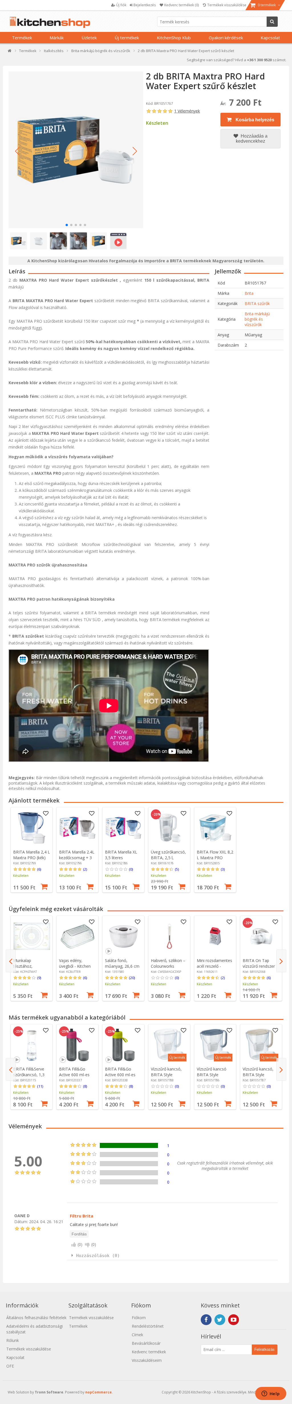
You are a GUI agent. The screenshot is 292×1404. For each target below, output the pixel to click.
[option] (31, 850)
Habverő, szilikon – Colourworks (168, 963)
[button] (17, 151)
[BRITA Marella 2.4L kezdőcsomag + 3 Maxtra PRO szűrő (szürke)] (77, 827)
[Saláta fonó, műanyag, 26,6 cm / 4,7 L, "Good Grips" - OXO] (123, 936)
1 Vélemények (187, 111)
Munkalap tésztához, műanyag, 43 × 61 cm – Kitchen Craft (30, 969)
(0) (131, 869)
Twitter (219, 1319)
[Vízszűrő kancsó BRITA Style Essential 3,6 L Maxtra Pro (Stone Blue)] (215, 1044)
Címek (137, 1334)
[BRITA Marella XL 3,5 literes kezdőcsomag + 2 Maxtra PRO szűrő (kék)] (123, 827)
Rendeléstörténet (148, 1326)
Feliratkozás (264, 1349)
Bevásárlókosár (146, 1343)
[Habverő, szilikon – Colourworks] (169, 936)
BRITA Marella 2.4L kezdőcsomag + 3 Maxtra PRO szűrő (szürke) (76, 860)
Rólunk (12, 1340)
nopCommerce (98, 1392)
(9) (39, 977)
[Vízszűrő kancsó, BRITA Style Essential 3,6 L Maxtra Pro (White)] (169, 1044)
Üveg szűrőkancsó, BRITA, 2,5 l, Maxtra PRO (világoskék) (168, 860)
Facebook (206, 1319)
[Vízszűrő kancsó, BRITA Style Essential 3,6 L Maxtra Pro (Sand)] (261, 1044)
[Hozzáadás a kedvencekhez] (46, 813)
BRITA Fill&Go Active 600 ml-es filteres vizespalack (76, 1074)
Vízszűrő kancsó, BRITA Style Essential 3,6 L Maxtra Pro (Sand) (259, 1077)
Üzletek (89, 37)
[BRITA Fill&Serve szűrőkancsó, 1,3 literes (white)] (31, 1044)
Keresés (272, 22)
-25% (19, 1031)
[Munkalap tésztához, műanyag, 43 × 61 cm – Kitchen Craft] (31, 936)
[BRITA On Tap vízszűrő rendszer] (261, 936)
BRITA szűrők (257, 303)
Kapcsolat (270, 37)
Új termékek (127, 37)
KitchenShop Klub (174, 37)
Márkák (57, 37)
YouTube (233, 1319)
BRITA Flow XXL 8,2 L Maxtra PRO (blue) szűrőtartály (215, 857)
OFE (10, 1366)
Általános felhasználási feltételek (36, 1317)
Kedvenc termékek (149, 1351)
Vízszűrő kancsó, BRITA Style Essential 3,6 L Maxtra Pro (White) (168, 1077)
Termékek (22, 37)
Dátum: (21, 1221)
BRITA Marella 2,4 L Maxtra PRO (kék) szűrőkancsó (31, 857)
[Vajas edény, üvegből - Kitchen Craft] (77, 936)
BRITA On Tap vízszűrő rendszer (259, 963)
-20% (156, 814)
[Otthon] (10, 52)
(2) (85, 869)
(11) (40, 1086)
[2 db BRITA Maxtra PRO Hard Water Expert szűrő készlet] (76, 149)
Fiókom (139, 1317)
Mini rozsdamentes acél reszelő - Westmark (214, 966)
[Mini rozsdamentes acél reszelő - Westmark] (215, 936)
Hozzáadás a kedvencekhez (251, 139)
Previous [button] (11, 960)
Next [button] (281, 960)
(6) (39, 869)
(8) (85, 1086)
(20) (132, 977)
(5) (177, 869)
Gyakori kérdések (226, 37)
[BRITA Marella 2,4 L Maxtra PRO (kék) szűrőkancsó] (31, 827)
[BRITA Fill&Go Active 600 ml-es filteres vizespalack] (77, 1044)
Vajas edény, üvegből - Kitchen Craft (75, 966)
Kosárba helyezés (254, 119)
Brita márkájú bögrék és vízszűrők (257, 319)
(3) (223, 869)
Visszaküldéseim (147, 1360)
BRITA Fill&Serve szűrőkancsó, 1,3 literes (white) (28, 1074)
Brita (249, 293)
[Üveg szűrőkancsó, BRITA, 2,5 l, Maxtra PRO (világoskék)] (169, 827)
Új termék (177, 1057)
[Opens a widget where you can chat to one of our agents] (270, 1394)
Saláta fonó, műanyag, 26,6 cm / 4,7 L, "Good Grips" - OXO (122, 969)
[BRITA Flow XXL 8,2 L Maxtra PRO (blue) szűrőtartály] (215, 827)
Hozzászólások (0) (98, 1255)
